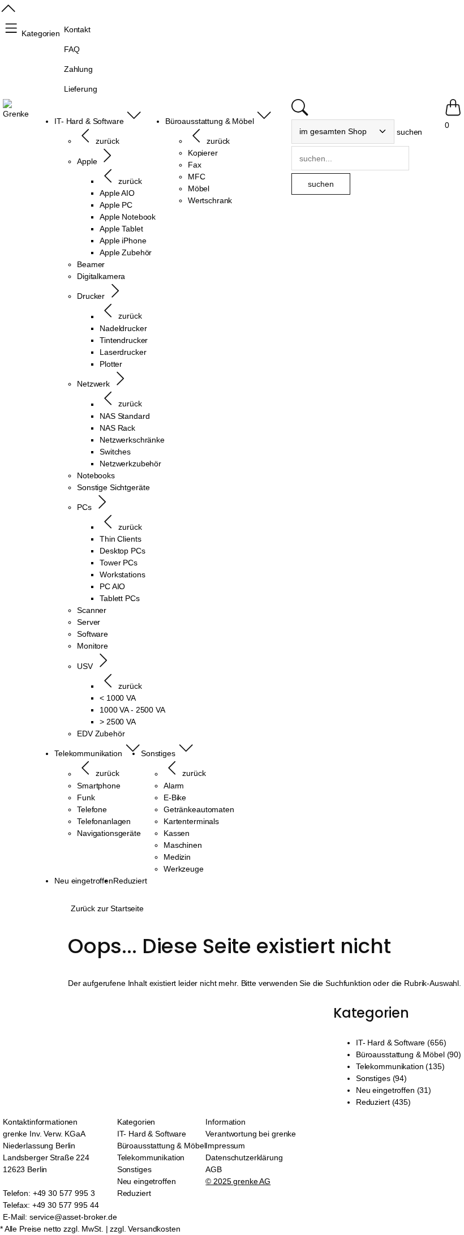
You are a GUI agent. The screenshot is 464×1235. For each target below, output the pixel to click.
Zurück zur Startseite (107, 908)
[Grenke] (16, 109)
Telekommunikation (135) (400, 1066)
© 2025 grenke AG (237, 1181)
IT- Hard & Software (151, 1133)
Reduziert (134, 1193)
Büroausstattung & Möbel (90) (408, 1054)
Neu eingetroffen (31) (393, 1090)
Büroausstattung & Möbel (161, 1145)
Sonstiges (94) (381, 1078)
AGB (213, 1169)
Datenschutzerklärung (243, 1157)
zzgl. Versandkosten (145, 1228)
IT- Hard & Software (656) (401, 1042)
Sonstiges (134, 1169)
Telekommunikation (151, 1157)
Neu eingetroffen (146, 1181)
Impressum (225, 1145)
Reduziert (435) (383, 1102)
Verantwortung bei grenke (250, 1133)
